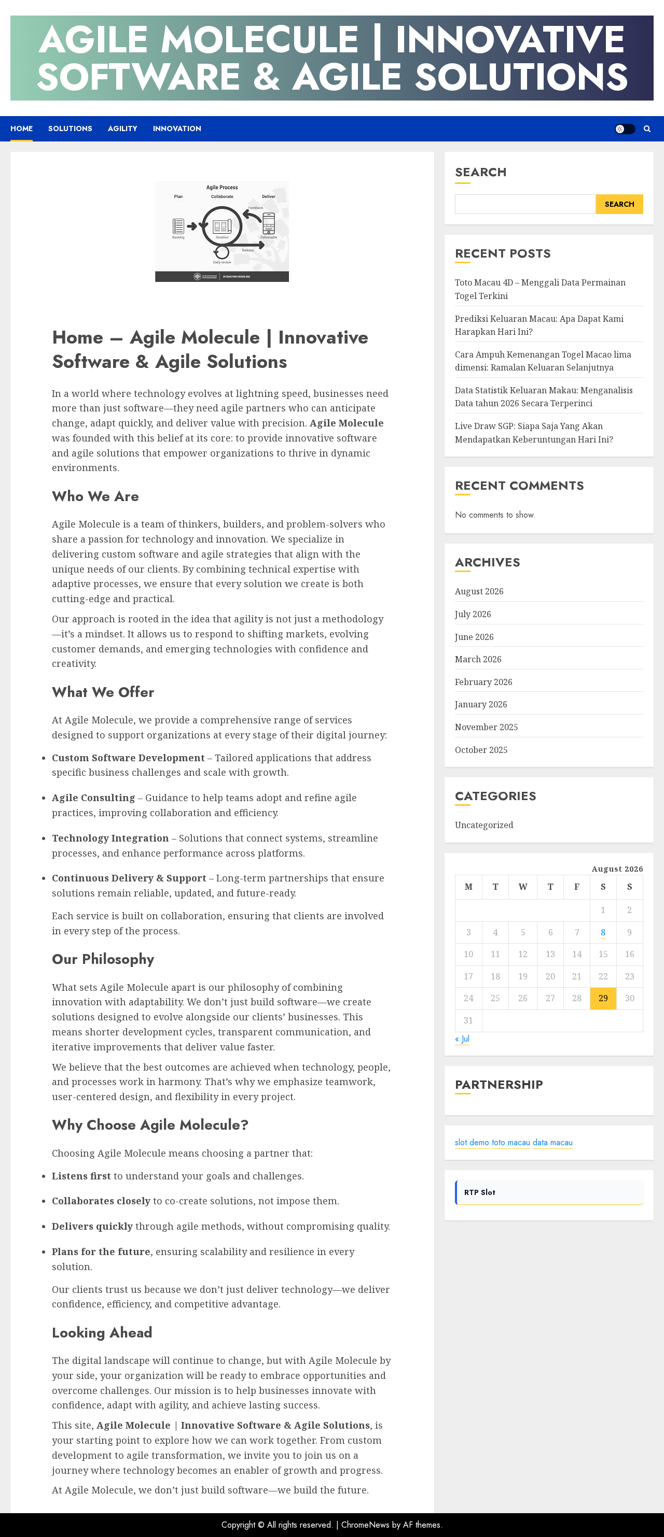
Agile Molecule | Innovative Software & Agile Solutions (332, 58)
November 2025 (486, 727)
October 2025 (481, 750)
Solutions (70, 128)
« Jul (462, 1039)
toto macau (511, 1143)
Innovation (177, 128)
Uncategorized (484, 825)
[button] (647, 129)
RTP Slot (479, 1192)
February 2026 (484, 682)
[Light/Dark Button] (625, 129)
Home (21, 128)
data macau (553, 1143)
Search (481, 172)
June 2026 (474, 637)
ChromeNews (365, 1525)
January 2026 (481, 704)
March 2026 (478, 659)
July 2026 (473, 614)
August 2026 (479, 591)
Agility (122, 128)
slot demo (472, 1143)
